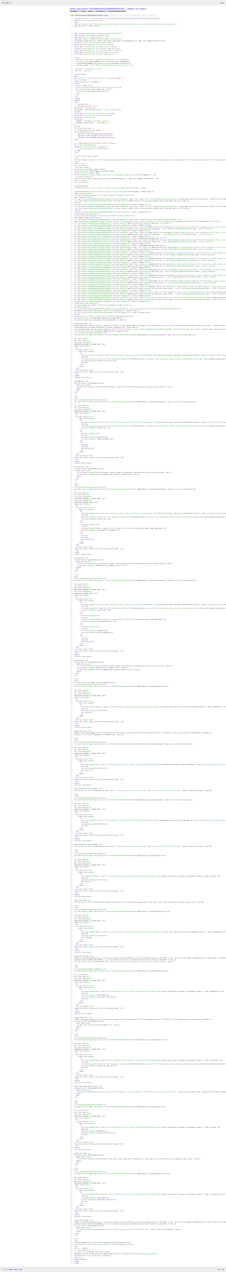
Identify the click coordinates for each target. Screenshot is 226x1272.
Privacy (15, 1269)
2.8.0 (137, 9)
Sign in (222, 3)
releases (130, 9)
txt (219, 1269)
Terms (20, 1269)
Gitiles (10, 1269)
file (106, 15)
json (222, 1269)
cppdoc (143, 9)
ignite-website (82, 9)
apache (72, 9)
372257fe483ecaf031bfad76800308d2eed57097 (106, 9)
